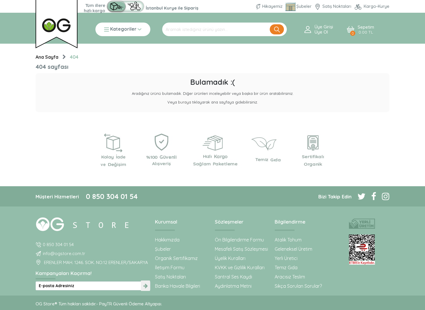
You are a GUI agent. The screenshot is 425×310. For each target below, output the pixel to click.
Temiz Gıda (286, 267)
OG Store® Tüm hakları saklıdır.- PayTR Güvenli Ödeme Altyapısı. (99, 304)
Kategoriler (123, 29)
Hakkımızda (167, 240)
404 (74, 57)
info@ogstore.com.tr (64, 253)
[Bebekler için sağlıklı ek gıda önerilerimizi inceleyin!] (93, 223)
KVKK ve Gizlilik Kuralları (240, 267)
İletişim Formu (169, 267)
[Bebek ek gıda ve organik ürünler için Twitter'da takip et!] (358, 196)
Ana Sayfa (47, 57)
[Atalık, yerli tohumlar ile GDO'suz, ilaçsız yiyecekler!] (361, 224)
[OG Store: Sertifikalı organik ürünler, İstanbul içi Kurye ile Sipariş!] (125, 6)
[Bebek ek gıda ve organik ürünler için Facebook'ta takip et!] (370, 196)
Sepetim (366, 30)
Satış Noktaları (336, 6)
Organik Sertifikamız (176, 258)
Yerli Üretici (286, 258)
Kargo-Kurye (376, 6)
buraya (184, 102)
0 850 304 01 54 (112, 196)
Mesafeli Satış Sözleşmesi (241, 249)
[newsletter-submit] (145, 286)
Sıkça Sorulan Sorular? (298, 286)
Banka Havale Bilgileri (177, 286)
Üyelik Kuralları (230, 258)
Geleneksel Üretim (293, 249)
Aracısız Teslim (290, 277)
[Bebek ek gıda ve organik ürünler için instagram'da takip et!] (382, 196)
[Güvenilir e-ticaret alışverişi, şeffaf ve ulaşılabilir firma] (361, 250)
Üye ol (321, 32)
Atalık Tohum (288, 240)
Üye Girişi (324, 26)
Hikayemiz (272, 6)
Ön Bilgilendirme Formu (239, 240)
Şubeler (304, 6)
